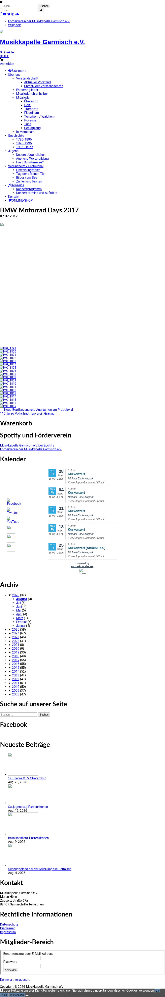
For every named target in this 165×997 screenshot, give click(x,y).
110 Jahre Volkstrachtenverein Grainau (29, 413)
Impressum (8, 932)
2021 (15, 645)
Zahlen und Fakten (29, 181)
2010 (15, 687)
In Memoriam (25, 132)
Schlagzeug (32, 128)
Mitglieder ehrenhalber (32, 94)
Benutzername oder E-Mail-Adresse (28, 954)
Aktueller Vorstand (37, 82)
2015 (15, 668)
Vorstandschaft (27, 78)
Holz (27, 105)
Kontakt (14, 197)
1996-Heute (24, 147)
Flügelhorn (31, 113)
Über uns (14, 74)
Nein (4, 994)
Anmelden (7, 64)
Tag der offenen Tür (30, 174)
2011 (15, 683)
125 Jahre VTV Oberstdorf (27, 778)
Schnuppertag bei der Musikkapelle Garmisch (39, 869)
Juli (18, 603)
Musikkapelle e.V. (42, 42)
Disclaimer (7, 928)
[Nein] (27, 995)
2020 (15, 648)
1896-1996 (24, 143)
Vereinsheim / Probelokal (25, 166)
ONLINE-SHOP (22, 200)
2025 (15, 629)
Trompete (31, 109)
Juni (19, 607)
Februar (21, 622)
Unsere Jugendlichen (30, 155)
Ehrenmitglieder (27, 90)
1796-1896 (24, 139)
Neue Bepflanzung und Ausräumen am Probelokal (36, 410)
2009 (15, 690)
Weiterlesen (17, 994)
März (19, 618)
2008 (15, 694)
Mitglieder (23, 97)
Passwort (10, 962)
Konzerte (17, 185)
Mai (18, 610)
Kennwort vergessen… (15, 980)
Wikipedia (14, 25)
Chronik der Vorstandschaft (43, 86)
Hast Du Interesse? (30, 162)
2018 (15, 656)
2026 (15, 595)
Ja (157, 990)
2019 (15, 652)
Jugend (13, 151)
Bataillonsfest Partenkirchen (28, 838)
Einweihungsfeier (28, 170)
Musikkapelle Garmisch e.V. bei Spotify (27, 445)
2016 (15, 664)
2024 (15, 633)
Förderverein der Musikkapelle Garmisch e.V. (39, 21)
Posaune (30, 120)
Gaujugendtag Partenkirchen (28, 807)
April (19, 614)
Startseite (19, 71)
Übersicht (31, 101)
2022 (15, 641)
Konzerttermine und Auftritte (37, 193)
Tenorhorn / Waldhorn (39, 116)
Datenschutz (9, 924)
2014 (15, 671)
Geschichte (16, 136)
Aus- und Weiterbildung (32, 158)
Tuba (27, 124)
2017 (15, 660)
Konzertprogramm (29, 189)
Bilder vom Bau (26, 177)
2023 (15, 637)
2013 (15, 675)
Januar (20, 626)
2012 (15, 679)
